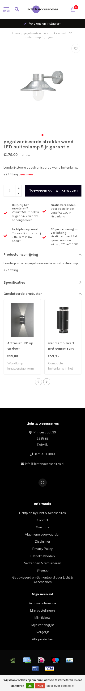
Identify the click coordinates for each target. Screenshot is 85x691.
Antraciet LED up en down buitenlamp (20, 348)
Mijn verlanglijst (42, 625)
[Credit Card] (27, 660)
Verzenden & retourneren (42, 563)
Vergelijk (42, 632)
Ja (30, 685)
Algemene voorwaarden (42, 534)
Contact (42, 520)
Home (16, 33)
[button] (42, 135)
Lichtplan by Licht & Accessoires (42, 513)
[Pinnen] (35, 668)
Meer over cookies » (60, 685)
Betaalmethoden (42, 556)
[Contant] (13, 660)
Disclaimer (42, 541)
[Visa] (49, 668)
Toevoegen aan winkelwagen (53, 190)
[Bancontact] (70, 660)
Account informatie (42, 603)
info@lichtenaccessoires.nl (44, 464)
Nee (40, 685)
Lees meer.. (27, 174)
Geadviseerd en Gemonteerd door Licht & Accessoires (42, 579)
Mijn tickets (42, 617)
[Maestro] (55, 660)
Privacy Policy (42, 549)
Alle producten (42, 639)
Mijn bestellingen (42, 610)
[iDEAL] (41, 660)
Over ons (42, 527)
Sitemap (43, 570)
